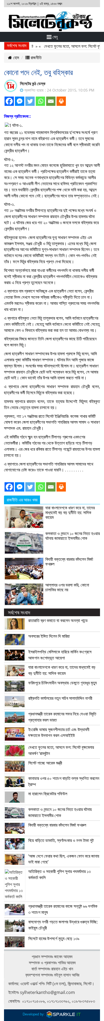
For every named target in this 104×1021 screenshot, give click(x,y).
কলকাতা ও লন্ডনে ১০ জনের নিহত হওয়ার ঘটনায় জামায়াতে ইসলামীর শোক (72, 536)
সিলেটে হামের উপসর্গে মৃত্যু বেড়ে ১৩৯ (53, 938)
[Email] (50, 101)
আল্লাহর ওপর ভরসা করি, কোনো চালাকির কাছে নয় (67, 587)
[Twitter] (30, 101)
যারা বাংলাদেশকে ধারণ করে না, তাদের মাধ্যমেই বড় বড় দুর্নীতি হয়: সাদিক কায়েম (70, 512)
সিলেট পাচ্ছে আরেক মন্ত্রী (45, 763)
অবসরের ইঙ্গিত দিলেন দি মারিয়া (49, 636)
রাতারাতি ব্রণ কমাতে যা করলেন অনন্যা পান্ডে (58, 620)
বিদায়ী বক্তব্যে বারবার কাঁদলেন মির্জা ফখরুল (69, 561)
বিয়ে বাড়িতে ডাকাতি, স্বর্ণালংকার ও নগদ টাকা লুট (61, 840)
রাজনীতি (36, 57)
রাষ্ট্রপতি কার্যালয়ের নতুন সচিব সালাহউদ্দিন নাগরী (60, 698)
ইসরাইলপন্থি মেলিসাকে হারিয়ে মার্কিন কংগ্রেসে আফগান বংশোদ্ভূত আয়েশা (59, 655)
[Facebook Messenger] (19, 101)
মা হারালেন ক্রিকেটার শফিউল (47, 794)
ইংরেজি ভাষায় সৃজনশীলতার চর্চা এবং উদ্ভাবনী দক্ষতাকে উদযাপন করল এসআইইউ (58, 732)
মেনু (54, 37)
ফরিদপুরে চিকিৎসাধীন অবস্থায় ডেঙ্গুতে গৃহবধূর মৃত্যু (62, 683)
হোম (15, 57)
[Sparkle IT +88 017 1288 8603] (64, 1014)
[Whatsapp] (40, 101)
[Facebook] (9, 101)
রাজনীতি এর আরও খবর (22, 500)
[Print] (61, 101)
